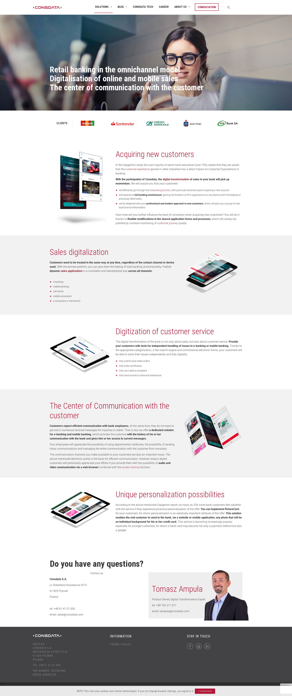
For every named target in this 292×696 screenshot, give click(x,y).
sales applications (71, 271)
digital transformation (176, 179)
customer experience (137, 169)
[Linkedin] (207, 646)
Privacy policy (120, 644)
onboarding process (159, 190)
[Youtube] (199, 646)
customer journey (167, 223)
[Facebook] (190, 646)
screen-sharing (130, 467)
